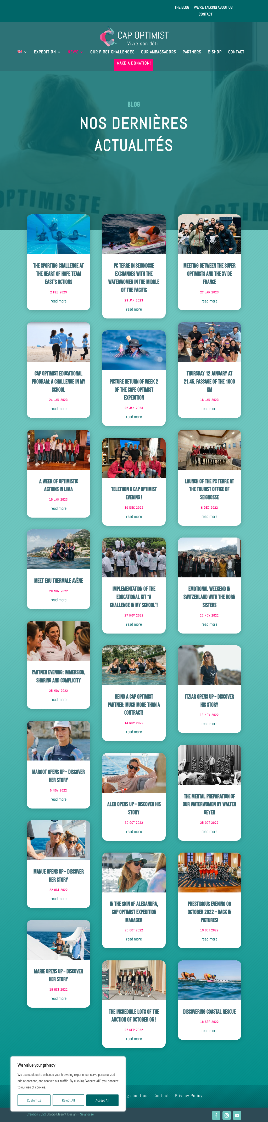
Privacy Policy (189, 1096)
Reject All (68, 1100)
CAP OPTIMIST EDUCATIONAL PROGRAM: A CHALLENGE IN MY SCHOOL (58, 382)
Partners (192, 52)
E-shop (215, 52)
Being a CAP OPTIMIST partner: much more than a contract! (134, 705)
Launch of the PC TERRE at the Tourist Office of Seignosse (209, 489)
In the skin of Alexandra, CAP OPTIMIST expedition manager (134, 912)
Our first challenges (112, 52)
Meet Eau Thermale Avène (58, 580)
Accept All (102, 1100)
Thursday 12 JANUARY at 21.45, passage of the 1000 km (209, 382)
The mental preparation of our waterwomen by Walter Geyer (209, 804)
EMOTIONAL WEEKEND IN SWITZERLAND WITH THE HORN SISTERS (209, 597)
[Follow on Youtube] (237, 1115)
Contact (206, 14)
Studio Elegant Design (61, 1114)
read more (58, 301)
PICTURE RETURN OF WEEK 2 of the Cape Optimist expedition (134, 390)
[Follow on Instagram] (226, 1115)
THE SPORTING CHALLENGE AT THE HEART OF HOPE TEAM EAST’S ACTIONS (58, 274)
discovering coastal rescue (209, 1011)
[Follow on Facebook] (216, 1115)
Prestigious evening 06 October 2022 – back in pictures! (209, 912)
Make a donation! (134, 63)
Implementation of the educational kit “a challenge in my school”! (134, 597)
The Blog (182, 7)
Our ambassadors (158, 52)
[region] (68, 1084)
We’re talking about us (213, 7)
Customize (34, 1100)
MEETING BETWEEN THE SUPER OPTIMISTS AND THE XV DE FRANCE (209, 274)
